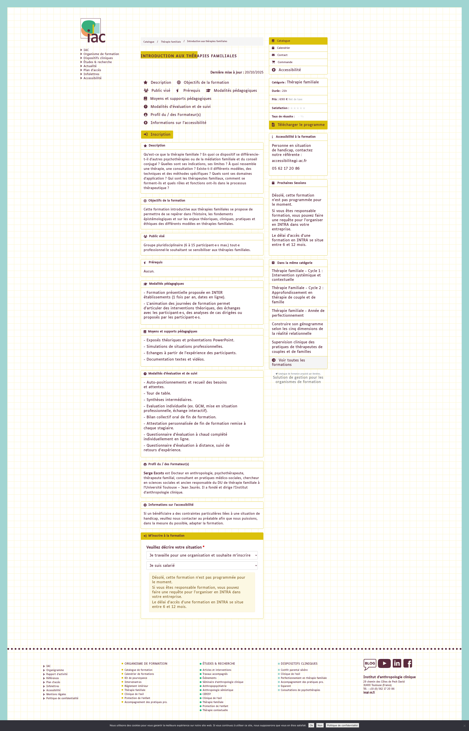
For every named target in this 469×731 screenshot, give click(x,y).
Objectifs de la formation (205, 82)
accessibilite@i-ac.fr (289, 161)
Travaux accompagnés (215, 674)
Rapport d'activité (56, 674)
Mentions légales (56, 694)
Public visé (160, 91)
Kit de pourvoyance (136, 678)
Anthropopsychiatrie (214, 686)
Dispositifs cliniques (98, 58)
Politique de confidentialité (62, 698)
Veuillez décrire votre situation (174, 547)
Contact (282, 55)
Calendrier (283, 48)
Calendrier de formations (139, 674)
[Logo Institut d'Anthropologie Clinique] (103, 30)
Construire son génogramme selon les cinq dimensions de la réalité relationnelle (297, 329)
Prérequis (191, 91)
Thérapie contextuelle (215, 710)
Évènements (209, 678)
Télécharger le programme (300, 125)
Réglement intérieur (136, 686)
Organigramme (55, 670)
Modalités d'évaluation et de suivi (180, 107)
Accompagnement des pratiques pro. (146, 702)
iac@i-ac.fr (369, 692)
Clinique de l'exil (134, 694)
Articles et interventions (217, 670)
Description (160, 82)
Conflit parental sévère (294, 670)
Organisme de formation (101, 54)
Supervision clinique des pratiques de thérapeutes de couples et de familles (297, 347)
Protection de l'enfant (137, 698)
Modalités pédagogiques (235, 91)
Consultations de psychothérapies (300, 690)
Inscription (159, 134)
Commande (285, 62)
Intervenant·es (133, 682)
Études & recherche (98, 62)
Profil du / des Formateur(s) (175, 115)
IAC (86, 50)
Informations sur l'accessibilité (177, 123)
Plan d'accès (92, 70)
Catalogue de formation (138, 670)
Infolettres (91, 74)
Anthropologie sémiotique (218, 690)
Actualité (90, 66)
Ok (311, 725)
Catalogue (148, 42)
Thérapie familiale (171, 42)
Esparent (286, 686)
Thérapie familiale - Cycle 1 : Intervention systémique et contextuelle (297, 275)
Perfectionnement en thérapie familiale (304, 678)
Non (320, 725)
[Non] (464, 726)
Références (52, 678)
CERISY (207, 694)
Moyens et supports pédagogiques (180, 99)
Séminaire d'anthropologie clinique (223, 682)
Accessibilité (92, 78)
